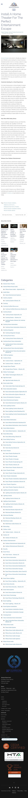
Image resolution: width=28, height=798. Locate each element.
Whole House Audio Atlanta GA (13, 644)
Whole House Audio (8, 641)
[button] (2, 4)
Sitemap (14, 790)
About (2, 699)
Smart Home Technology (9, 595)
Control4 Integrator (8, 330)
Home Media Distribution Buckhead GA (15, 422)
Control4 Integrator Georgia (12, 333)
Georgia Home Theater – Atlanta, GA (14, 369)
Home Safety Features (9, 439)
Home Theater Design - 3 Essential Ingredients (13, 233)
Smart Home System (8, 589)
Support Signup (5, 737)
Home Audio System (10, 627)
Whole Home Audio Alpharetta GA (14, 630)
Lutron (4, 726)
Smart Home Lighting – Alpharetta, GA (15, 581)
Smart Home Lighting (8, 578)
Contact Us (4, 735)
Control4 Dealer (7, 312)
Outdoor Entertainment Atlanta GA (14, 546)
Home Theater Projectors (9, 484)
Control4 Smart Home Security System (13, 348)
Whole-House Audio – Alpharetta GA (14, 289)
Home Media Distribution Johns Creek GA (16, 425)
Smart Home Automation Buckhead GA (15, 566)
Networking (6, 526)
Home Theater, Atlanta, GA (4, 268)
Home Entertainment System (10, 400)
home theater (5, 58)
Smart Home (6, 551)
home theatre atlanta (10, 210)
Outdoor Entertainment (9, 540)
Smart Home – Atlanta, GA (12, 554)
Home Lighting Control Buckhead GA (15, 411)
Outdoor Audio (7, 529)
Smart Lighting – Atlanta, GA (12, 603)
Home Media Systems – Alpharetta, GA (15, 431)
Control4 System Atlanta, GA (12, 300)
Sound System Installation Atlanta (14, 609)
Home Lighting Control (9, 405)
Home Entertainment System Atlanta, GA (16, 403)
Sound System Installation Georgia (14, 612)
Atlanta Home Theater (9, 283)
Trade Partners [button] (5, 710)
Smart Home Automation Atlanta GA (14, 563)
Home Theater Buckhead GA (16, 32)
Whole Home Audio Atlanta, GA (13, 633)
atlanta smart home (9, 204)
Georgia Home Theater (9, 366)
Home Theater (4, 32)
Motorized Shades (8, 507)
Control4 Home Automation (10, 324)
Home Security (7, 445)
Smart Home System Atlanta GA (13, 592)
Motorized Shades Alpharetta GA (13, 509)
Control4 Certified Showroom (10, 306)
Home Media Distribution (9, 419)
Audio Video (6, 292)
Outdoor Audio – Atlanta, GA (12, 532)
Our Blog (3, 712)
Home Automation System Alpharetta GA (16, 391)
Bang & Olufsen (6, 731)
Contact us (9, 193)
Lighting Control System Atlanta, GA (14, 504)
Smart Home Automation (9, 557)
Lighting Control (7, 495)
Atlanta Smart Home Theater (12, 206)
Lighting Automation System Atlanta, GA (15, 492)
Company (4, 701)
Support (3, 716)
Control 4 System (7, 297)
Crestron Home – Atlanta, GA (12, 363)
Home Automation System (13, 265)
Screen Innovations (7, 729)
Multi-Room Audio (8, 521)
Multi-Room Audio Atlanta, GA (13, 523)
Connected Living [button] (6, 708)
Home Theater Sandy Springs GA (13, 462)
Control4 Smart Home (9, 335)
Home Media (6, 417)
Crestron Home (7, 358)
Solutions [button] (4, 714)
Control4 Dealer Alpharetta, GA (13, 314)
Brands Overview (7, 721)
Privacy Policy (20, 790)
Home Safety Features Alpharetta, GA (15, 442)
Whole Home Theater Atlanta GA (14, 467)
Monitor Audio (6, 727)
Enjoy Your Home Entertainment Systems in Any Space (9, 214)
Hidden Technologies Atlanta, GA (14, 374)
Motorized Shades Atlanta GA (13, 512)
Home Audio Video (8, 383)
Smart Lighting (7, 601)
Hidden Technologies (8, 372)
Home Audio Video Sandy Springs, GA (15, 386)
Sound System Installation (10, 606)
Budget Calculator (9, 739)
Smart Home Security (8, 584)
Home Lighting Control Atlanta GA (14, 408)
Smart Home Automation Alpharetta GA (15, 560)
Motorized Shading (8, 515)
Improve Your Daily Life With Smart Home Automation (21, 214)
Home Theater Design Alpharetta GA (14, 473)
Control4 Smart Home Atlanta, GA (14, 338)
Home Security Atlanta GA (12, 447)
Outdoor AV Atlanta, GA (11, 537)
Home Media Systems (8, 428)
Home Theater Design (9, 470)
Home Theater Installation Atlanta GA (15, 481)
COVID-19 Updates (8, 355)
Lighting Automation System (13, 240)
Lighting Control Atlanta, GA (22, 241)
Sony (3, 732)
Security (5, 549)
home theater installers (10, 203)
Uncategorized (7, 615)
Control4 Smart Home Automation (12, 341)
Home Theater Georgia (11, 456)
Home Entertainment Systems (13, 295)
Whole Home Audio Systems (12, 638)
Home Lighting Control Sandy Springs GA (16, 414)
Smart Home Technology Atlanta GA (14, 598)
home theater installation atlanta (13, 208)
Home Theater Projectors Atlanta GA (14, 487)
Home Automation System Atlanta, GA (15, 394)
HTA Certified (6, 704)
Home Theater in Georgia (12, 459)
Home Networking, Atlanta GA (13, 436)
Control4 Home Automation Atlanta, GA (15, 327)
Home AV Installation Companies (11, 397)
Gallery (4, 706)
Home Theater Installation (10, 476)
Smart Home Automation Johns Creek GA (16, 571)
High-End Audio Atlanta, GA (12, 380)
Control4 (5, 303)
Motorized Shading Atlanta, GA (13, 518)
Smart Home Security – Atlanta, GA (14, 586)
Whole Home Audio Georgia (12, 636)
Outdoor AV (6, 535)
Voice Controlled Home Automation (12, 617)
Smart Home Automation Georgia (14, 568)
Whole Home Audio (8, 624)
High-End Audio (7, 377)
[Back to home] (14, 6)
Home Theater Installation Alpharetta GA (16, 478)
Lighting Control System (9, 501)
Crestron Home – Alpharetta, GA (13, 360)
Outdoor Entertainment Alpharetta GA (15, 543)
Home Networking (8, 433)
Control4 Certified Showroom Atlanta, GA (16, 309)
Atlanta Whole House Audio (10, 286)
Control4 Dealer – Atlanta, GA (13, 317)
